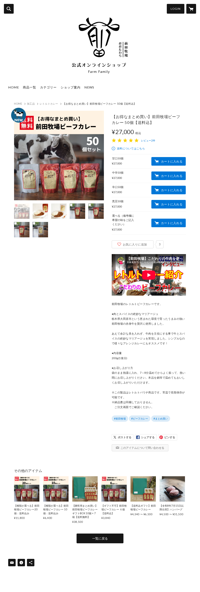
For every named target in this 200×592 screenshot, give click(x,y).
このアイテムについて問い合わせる (142, 447)
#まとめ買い (161, 418)
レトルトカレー (49, 103)
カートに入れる (171, 161)
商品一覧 (29, 87)
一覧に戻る (100, 538)
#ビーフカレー (139, 418)
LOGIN (175, 8)
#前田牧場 (120, 418)
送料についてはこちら (131, 148)
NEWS (89, 87)
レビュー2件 (148, 140)
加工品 (31, 103)
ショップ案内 (70, 87)
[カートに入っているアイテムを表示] (191, 9)
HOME (13, 87)
